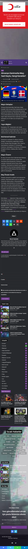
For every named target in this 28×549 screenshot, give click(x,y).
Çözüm (14, 456)
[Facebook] (3, 221)
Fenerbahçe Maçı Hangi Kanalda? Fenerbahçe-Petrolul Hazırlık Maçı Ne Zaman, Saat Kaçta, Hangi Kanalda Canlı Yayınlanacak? (21, 418)
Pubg (3, 374)
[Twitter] (7, 221)
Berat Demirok (6, 79)
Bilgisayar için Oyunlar (10, 438)
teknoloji (5, 453)
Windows (23, 453)
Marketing (4, 388)
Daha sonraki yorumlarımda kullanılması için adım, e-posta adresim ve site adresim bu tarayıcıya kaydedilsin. (14, 292)
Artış (8, 436)
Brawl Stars (4, 371)
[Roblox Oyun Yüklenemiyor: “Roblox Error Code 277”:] (5, 328)
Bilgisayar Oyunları (6, 357)
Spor (8, 67)
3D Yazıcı (4, 383)
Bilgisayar (4, 348)
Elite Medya (4, 489)
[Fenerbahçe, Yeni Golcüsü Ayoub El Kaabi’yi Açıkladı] (21, 397)
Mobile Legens (5, 376)
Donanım (4, 355)
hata (14, 441)
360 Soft (14, 536)
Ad (2, 274)
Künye (3, 498)
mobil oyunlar (20, 444)
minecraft (19, 441)
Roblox (3, 369)
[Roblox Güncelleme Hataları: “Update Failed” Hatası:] (5, 315)
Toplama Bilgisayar (6, 353)
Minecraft (4, 367)
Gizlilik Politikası (5, 491)
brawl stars (21, 438)
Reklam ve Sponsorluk (7, 500)
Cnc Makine (5, 385)
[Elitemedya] (9, 62)
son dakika (17, 450)
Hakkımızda (4, 493)
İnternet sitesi (4, 284)
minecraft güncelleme (9, 444)
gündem (8, 441)
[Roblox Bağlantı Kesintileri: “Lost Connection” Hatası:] (5, 321)
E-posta (3, 279)
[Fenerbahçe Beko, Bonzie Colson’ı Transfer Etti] (7, 411)
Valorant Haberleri (13, 453)
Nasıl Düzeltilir (9, 447)
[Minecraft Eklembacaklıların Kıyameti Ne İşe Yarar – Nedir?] (5, 309)
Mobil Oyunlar (5, 364)
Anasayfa (4, 67)
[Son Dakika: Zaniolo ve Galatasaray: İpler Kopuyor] (7, 397)
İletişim (3, 495)
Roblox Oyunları (8, 450)
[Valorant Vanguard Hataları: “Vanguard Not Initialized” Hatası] (5, 334)
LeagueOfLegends (6, 362)
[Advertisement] (14, 45)
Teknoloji (4, 345)
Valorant (4, 360)
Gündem (4, 343)
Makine (3, 381)
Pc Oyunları (19, 447)
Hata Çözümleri (6, 350)
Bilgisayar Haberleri (16, 436)
